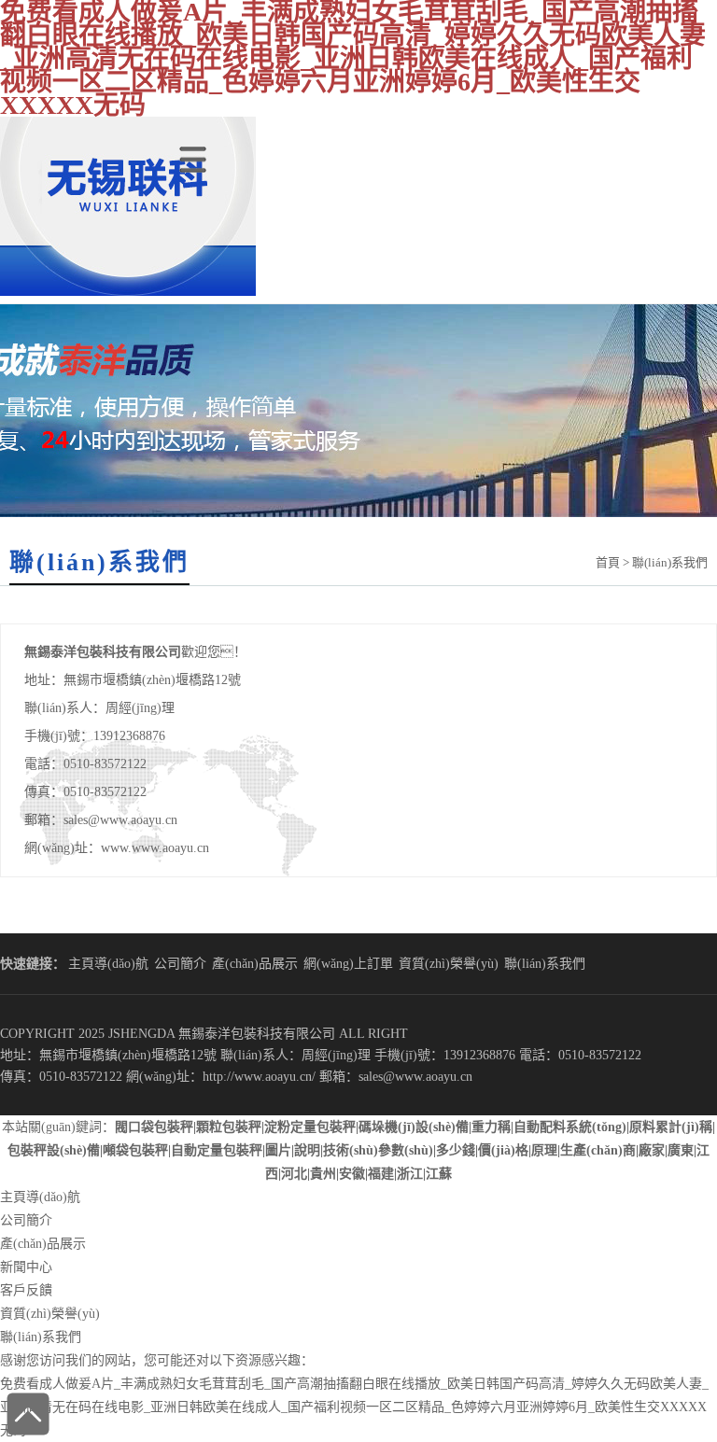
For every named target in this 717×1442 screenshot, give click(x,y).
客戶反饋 (26, 1290)
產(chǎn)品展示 (255, 964)
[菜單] (197, 148)
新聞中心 (26, 1267)
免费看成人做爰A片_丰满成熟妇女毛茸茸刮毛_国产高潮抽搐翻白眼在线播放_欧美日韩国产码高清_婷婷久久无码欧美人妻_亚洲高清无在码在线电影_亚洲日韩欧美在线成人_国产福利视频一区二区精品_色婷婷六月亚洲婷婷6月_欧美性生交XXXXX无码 (354, 1407)
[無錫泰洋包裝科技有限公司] (128, 292)
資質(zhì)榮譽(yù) (449, 964)
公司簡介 (180, 964)
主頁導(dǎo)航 (108, 964)
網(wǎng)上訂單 (348, 964)
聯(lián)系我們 (544, 964)
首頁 (608, 562)
